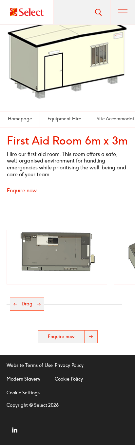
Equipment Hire (64, 119)
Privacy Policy (69, 365)
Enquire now (22, 190)
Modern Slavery (23, 379)
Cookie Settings (23, 393)
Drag (27, 304)
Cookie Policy (69, 379)
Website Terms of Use (30, 365)
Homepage (20, 119)
